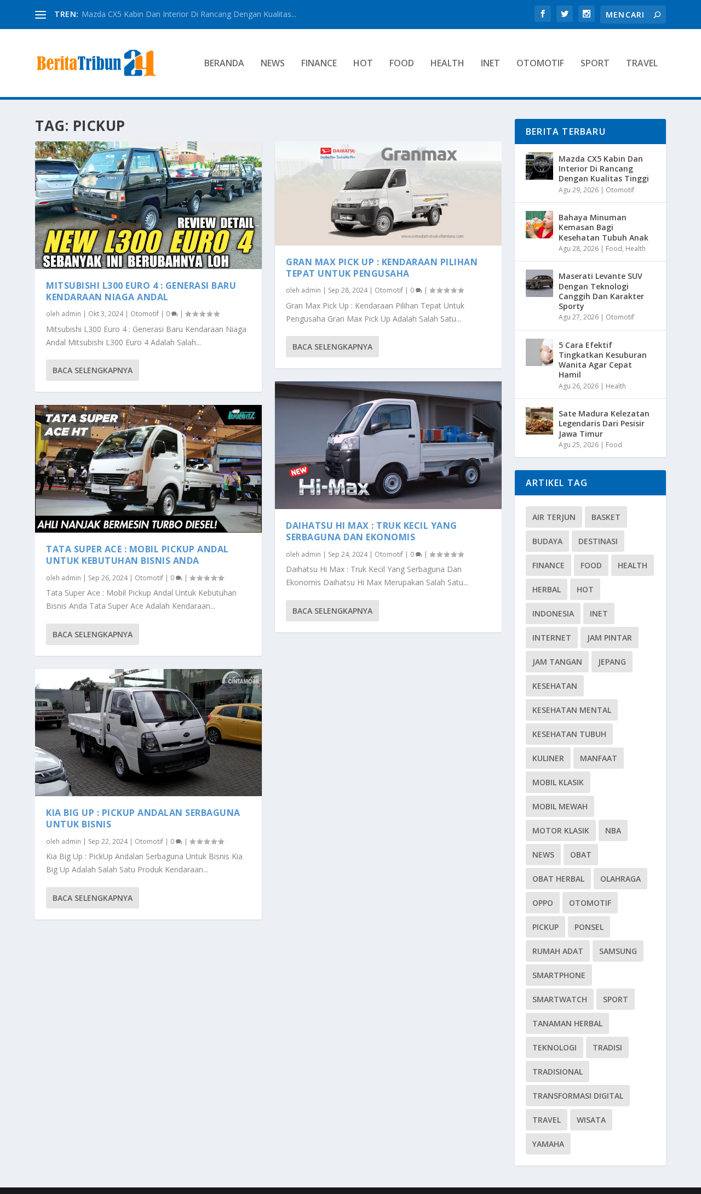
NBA (613, 830)
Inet (490, 64)
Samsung (618, 951)
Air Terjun (554, 517)
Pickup (545, 927)
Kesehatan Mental (571, 710)
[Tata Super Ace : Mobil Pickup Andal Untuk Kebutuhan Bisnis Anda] (148, 469)
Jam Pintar (609, 637)
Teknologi (554, 1047)
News (273, 64)
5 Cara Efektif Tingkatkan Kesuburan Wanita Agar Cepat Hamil (603, 360)
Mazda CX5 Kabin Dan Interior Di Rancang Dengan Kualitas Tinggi (604, 168)
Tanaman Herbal (567, 1023)
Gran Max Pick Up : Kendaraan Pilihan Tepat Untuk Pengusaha (382, 267)
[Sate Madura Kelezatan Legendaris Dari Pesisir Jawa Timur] (539, 421)
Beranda (224, 64)
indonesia (553, 613)
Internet (551, 637)
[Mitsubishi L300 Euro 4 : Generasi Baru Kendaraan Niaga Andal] (148, 205)
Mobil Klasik (558, 782)
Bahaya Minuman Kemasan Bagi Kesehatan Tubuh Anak (603, 227)
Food (401, 64)
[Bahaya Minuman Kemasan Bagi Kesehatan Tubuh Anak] (539, 224)
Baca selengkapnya (93, 370)
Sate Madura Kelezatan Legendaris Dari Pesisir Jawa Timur (604, 423)
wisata (591, 1120)
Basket (605, 517)
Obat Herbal (558, 878)
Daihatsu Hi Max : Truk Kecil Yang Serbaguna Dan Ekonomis (371, 531)
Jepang (612, 661)
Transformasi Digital (577, 1095)
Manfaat (598, 758)
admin (71, 313)
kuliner (548, 758)
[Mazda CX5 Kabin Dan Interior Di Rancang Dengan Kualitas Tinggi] (539, 166)
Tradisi (607, 1047)
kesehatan (554, 686)
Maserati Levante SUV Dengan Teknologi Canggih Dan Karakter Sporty (601, 291)
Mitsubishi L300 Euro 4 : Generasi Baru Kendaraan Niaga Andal (141, 291)
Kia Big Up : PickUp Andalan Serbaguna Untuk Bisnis (143, 818)
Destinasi (598, 541)
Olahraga (620, 878)
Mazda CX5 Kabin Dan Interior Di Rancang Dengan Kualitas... (189, 14)
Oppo (542, 903)
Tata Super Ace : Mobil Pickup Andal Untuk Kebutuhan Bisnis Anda (137, 555)
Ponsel (589, 927)
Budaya (547, 541)
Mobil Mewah (560, 806)
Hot (363, 64)
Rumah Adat (557, 951)
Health (447, 64)
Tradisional (557, 1071)
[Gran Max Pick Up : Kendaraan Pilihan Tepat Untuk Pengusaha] (388, 193)
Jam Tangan (557, 661)
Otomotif (540, 64)
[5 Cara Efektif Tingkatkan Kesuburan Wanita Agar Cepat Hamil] (539, 352)
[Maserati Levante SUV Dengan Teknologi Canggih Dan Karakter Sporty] (539, 283)
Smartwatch (559, 999)
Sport (595, 64)
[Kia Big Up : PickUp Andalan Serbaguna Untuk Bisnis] (148, 733)
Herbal (546, 589)
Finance (319, 64)
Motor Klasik (560, 830)
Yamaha (548, 1144)
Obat (580, 854)
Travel (642, 64)
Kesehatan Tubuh (569, 734)
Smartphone (558, 975)
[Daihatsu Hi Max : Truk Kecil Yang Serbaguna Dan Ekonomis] (388, 445)
